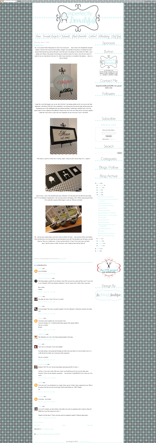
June (99, 192)
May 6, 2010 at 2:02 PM (46, 392)
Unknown (40, 318)
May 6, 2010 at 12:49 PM (47, 378)
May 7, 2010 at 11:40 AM (47, 418)
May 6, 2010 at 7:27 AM (46, 292)
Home (63, 425)
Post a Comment (38, 422)
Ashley (40, 268)
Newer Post (37, 425)
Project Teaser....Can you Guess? (106, 197)
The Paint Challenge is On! (104, 203)
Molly (39, 344)
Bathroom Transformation (104, 210)
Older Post (90, 425)
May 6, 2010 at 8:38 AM (46, 314)
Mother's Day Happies (103, 222)
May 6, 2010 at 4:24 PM (46, 402)
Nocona (40, 296)
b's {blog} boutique (84, 441)
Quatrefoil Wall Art (102, 208)
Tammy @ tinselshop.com (45, 278)
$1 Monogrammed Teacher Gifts (106, 205)
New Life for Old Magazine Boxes (106, 235)
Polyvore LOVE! (102, 217)
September (101, 185)
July (99, 190)
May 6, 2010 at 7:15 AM (46, 274)
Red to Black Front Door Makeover (106, 233)
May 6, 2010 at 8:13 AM (46, 302)
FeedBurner (112, 139)
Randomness (39, 45)
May (99, 194)
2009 (98, 248)
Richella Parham (42, 364)
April (99, 238)
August (100, 187)
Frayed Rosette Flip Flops (104, 228)
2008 (98, 251)
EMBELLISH (42, 334)
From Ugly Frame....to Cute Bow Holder (107, 215)
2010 (98, 183)
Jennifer (40, 382)
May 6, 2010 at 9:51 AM (46, 360)
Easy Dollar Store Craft (103, 220)
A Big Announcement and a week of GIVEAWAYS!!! (107, 225)
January (100, 246)
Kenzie (40, 306)
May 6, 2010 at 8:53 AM (46, 339)
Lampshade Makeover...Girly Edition (107, 213)
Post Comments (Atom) (47, 429)
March (100, 241)
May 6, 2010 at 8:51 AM (46, 330)
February (100, 243)
